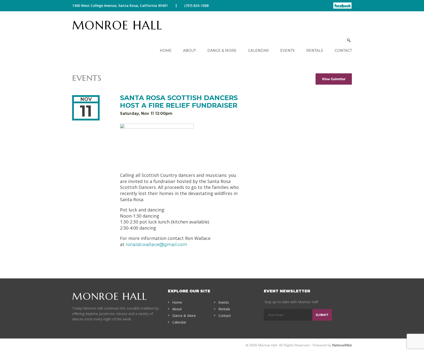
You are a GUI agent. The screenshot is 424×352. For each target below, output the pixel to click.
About (189, 50)
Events (287, 50)
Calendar (258, 50)
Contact (343, 50)
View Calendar (333, 79)
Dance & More (222, 50)
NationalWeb (342, 345)
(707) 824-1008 (196, 5)
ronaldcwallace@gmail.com (156, 244)
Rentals (314, 50)
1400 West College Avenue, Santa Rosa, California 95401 (120, 5)
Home (166, 50)
